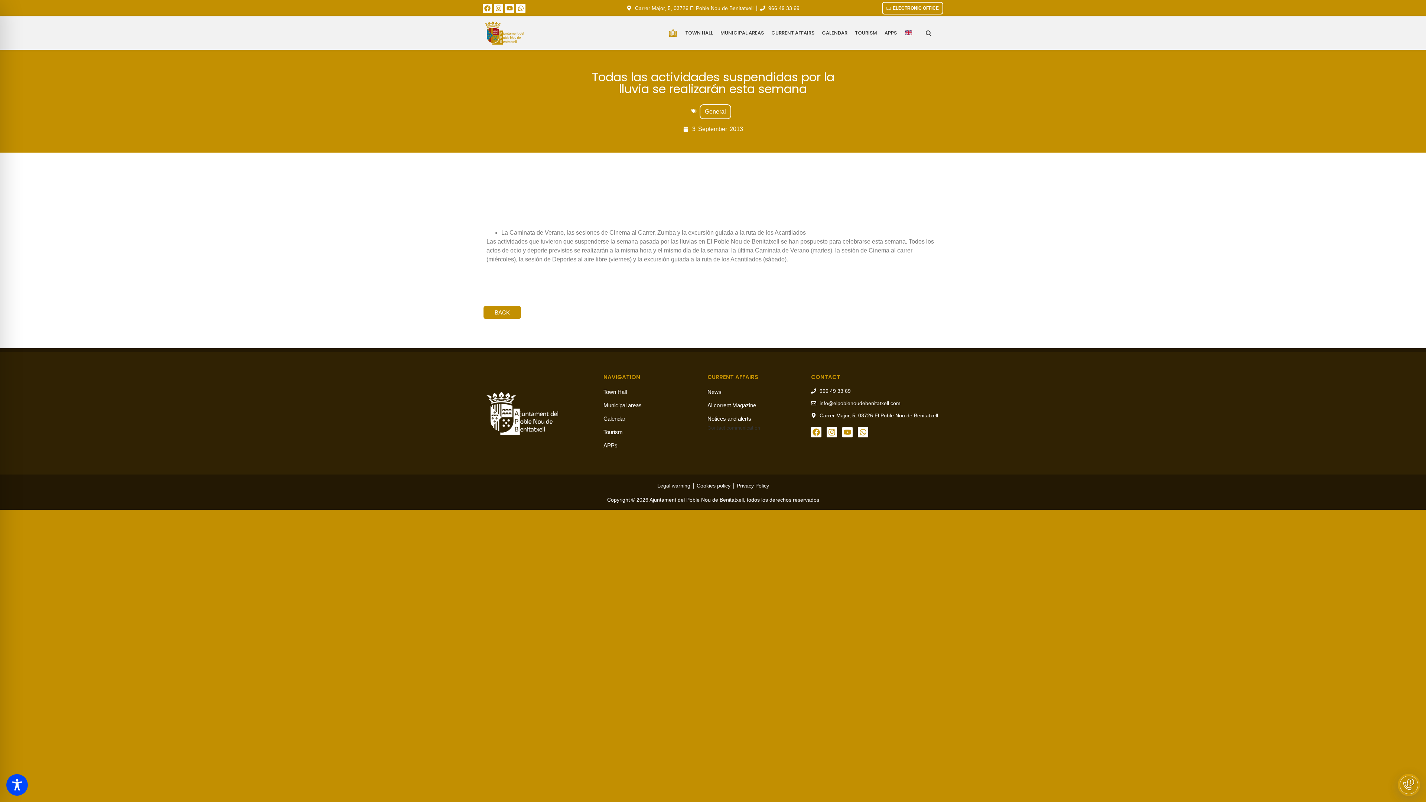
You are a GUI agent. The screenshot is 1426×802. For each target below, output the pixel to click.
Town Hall (699, 32)
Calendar (834, 32)
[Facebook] (487, 8)
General (715, 111)
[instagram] (498, 8)
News (714, 392)
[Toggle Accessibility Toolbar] (17, 784)
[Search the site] (928, 33)
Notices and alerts (729, 418)
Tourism (866, 32)
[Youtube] (509, 8)
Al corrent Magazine (731, 405)
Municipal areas (742, 32)
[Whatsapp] (520, 8)
